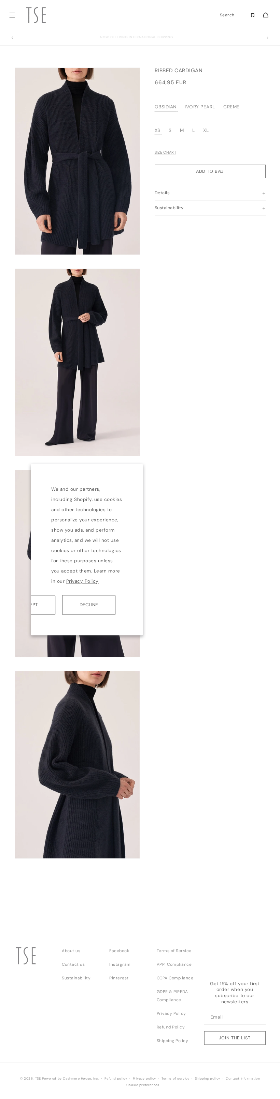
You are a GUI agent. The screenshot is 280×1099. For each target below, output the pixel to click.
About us (71, 950)
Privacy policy (144, 1079)
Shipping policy (207, 1079)
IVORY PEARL (200, 107)
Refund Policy (171, 1027)
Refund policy (115, 1079)
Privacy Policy (82, 581)
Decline (89, 605)
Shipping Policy (172, 1040)
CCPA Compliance (175, 978)
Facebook (119, 950)
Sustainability (76, 978)
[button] (12, 15)
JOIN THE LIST (234, 1038)
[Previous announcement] (12, 37)
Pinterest (119, 978)
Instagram (120, 964)
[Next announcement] (267, 37)
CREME (231, 107)
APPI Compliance (174, 964)
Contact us (73, 964)
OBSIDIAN (166, 107)
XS (157, 130)
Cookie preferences (142, 1085)
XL (206, 130)
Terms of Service (174, 950)
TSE (38, 1079)
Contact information (243, 1079)
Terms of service (176, 1079)
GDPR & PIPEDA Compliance (172, 995)
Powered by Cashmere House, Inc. (70, 1079)
